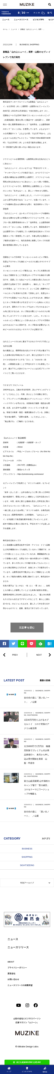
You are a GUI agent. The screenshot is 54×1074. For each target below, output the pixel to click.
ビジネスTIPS (38, 20)
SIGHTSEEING (32, 715)
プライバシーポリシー (17, 967)
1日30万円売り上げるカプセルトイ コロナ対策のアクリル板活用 (36, 724)
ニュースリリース (21, 20)
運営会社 (11, 973)
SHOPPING (34, 45)
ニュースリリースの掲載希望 (20, 985)
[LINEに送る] (22, 643)
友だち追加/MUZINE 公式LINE (28, 1062)
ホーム (5, 29)
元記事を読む (27, 627)
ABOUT (11, 961)
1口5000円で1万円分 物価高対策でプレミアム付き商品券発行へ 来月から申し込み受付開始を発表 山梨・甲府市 (37, 754)
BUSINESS (24, 45)
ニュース (5, 20)
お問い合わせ (13, 979)
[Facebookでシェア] (4, 643)
